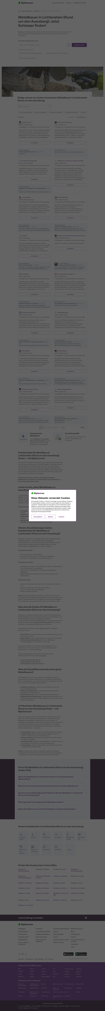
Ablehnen (50, 517)
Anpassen (61, 517)
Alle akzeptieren (38, 517)
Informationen (49, 508)
